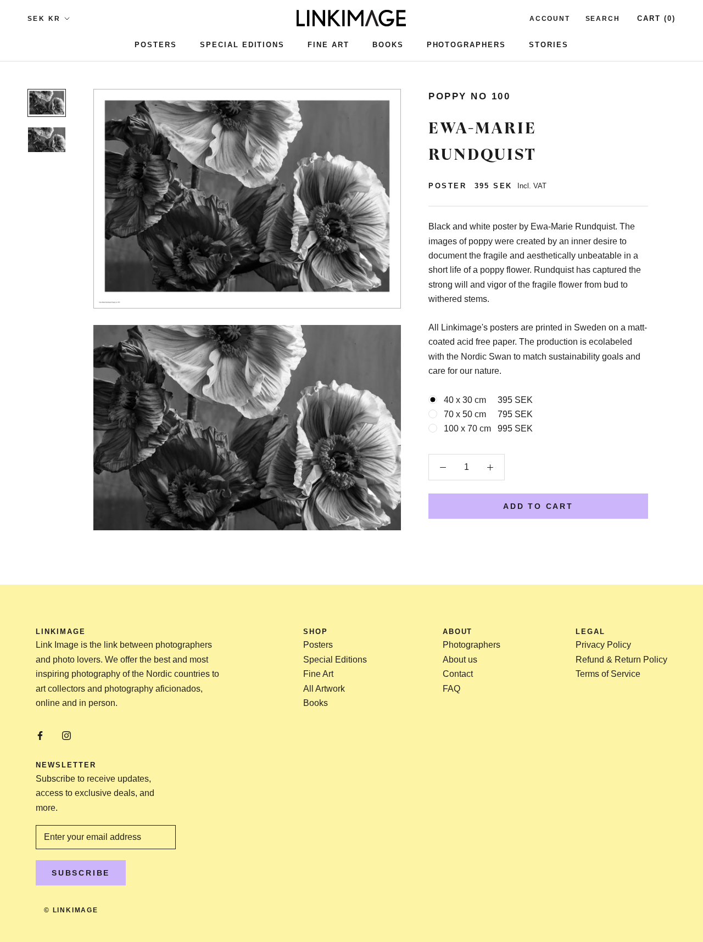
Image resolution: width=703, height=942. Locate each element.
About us (460, 659)
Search (602, 19)
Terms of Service (608, 674)
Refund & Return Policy (621, 659)
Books (388, 45)
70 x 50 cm (488, 414)
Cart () (656, 18)
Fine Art (328, 45)
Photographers (466, 45)
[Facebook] (40, 735)
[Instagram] (66, 735)
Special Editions (242, 45)
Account (549, 19)
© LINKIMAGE (71, 910)
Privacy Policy (603, 644)
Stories (548, 45)
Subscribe (81, 872)
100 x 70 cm (488, 428)
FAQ (451, 688)
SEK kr (43, 19)
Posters (156, 45)
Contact (458, 674)
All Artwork (324, 688)
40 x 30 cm (488, 400)
